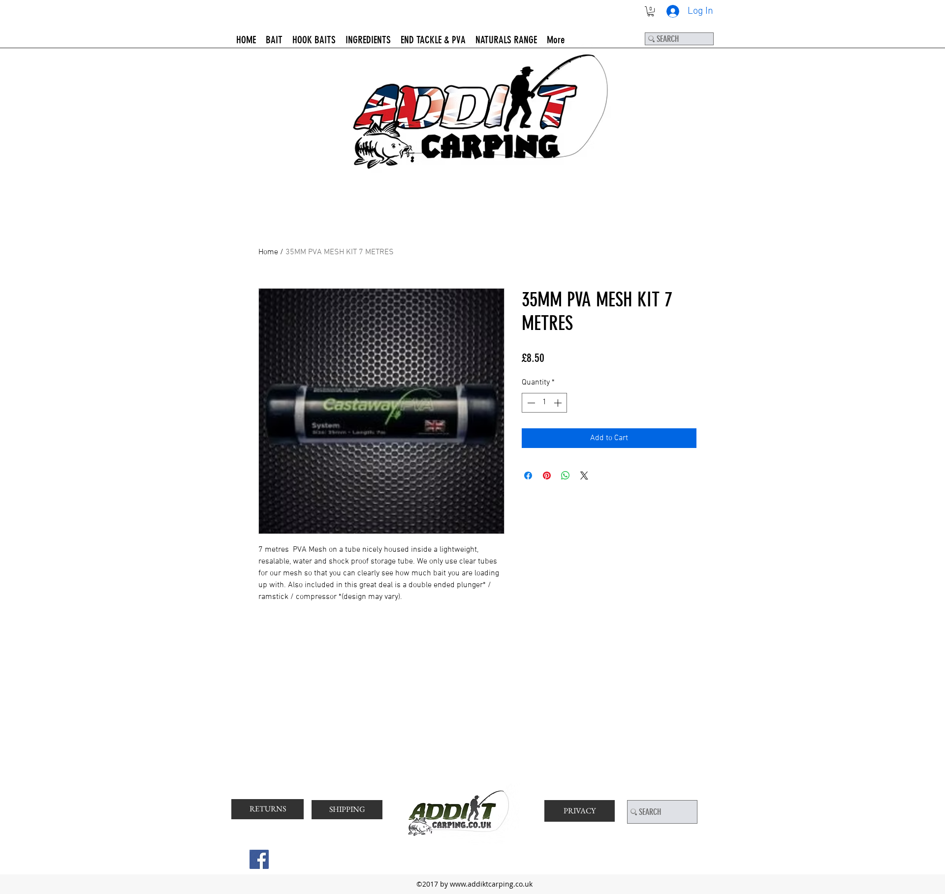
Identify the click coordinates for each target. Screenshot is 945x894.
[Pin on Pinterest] (547, 475)
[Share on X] (584, 475)
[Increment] (559, 402)
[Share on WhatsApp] (565, 475)
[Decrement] (530, 402)
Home (268, 252)
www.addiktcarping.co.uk (491, 884)
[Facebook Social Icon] (259, 859)
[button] (651, 11)
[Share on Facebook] (528, 475)
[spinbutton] (544, 402)
